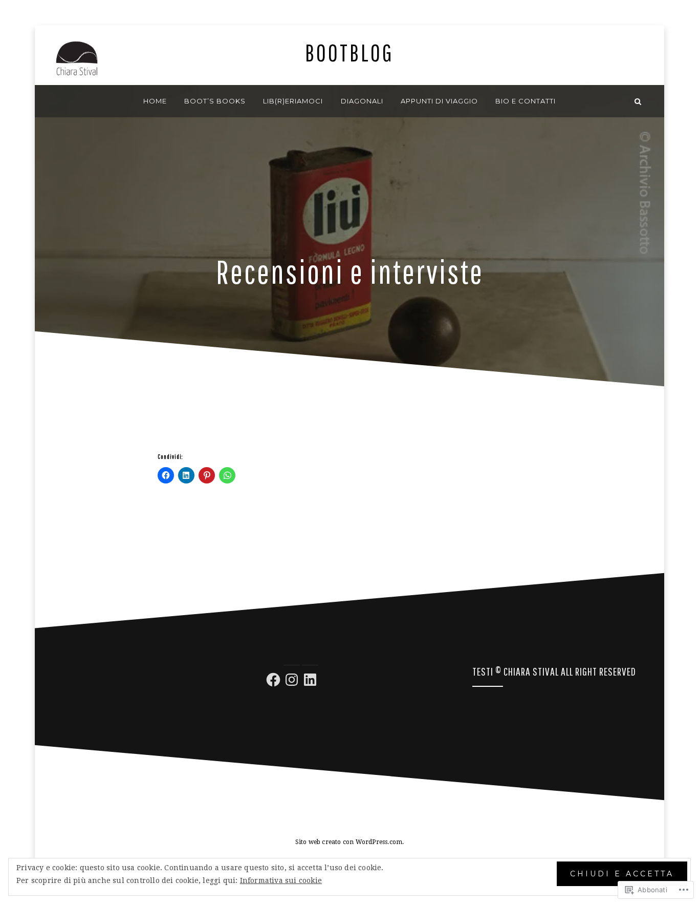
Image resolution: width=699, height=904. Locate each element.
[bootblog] (61, 101)
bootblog (349, 52)
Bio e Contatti (525, 101)
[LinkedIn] (310, 679)
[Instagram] (291, 679)
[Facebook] (273, 679)
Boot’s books (215, 101)
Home (155, 101)
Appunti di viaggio (439, 101)
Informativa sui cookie (281, 880)
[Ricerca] (638, 101)
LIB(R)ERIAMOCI (293, 101)
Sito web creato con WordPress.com (349, 842)
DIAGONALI (362, 101)
